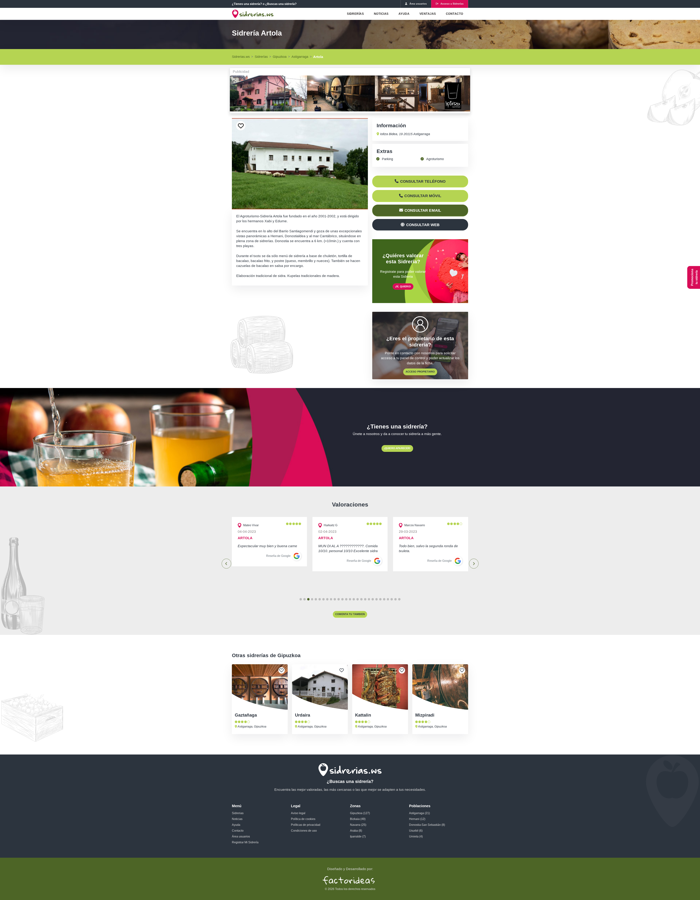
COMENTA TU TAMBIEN (350, 614)
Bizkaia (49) (357, 819)
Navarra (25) (358, 824)
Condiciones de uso (304, 830)
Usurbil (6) (416, 830)
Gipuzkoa (280, 57)
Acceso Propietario (420, 371)
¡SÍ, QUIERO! (403, 286)
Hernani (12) (417, 819)
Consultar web (423, 225)
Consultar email (423, 210)
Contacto (454, 13)
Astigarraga (299, 57)
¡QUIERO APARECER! (397, 448)
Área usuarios (241, 836)
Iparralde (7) (358, 836)
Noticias (381, 13)
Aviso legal (298, 813)
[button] (301, 599)
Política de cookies (303, 819)
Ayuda (403, 13)
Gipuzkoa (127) (360, 813)
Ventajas (427, 13)
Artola (318, 57)
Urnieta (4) (416, 836)
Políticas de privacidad (305, 824)
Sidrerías (355, 13)
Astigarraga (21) (419, 813)
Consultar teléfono (423, 181)
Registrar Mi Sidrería (245, 842)
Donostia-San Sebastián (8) (427, 824)
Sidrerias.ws (241, 57)
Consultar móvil (422, 196)
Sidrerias (238, 813)
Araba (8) (356, 830)
